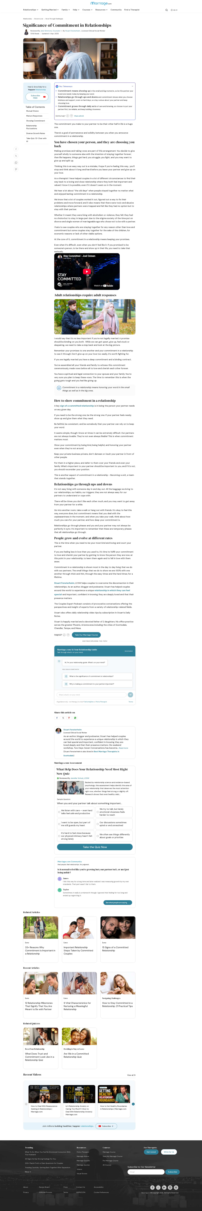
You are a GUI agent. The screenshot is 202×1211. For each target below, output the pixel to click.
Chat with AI (79, 116)
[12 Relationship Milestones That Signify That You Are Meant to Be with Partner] (40, 983)
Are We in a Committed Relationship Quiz (76, 1055)
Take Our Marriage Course (86, 635)
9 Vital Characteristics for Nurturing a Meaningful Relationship (77, 1006)
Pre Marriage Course (110, 1161)
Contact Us (80, 1187)
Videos (79, 1169)
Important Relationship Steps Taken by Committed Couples (78, 950)
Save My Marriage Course (112, 1156)
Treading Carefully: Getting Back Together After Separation (47, 1167)
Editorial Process (45, 1192)
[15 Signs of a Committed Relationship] (118, 928)
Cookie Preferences (101, 1192)
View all (130, 1075)
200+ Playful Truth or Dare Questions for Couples (44, 1163)
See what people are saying (116, 903)
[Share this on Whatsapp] (16, 164)
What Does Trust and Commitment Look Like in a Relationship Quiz (39, 1057)
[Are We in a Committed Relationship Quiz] (79, 1044)
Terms (131, 702)
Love (27, 942)
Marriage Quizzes (83, 1161)
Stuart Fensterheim (72, 31)
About (25, 1187)
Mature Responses (34, 116)
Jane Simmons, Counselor (51, 31)
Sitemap (144, 1193)
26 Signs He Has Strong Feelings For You (40, 1159)
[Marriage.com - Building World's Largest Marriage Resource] (101, 5)
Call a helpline (89, 702)
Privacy (26, 1192)
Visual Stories (82, 1174)
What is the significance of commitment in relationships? (91, 676)
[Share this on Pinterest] (16, 171)
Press (66, 1187)
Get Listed (151, 1152)
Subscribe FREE (35, 96)
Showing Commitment (35, 121)
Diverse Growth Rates (35, 133)
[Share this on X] (16, 158)
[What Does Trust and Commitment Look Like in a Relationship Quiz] (40, 1044)
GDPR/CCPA (80, 1192)
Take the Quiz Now (95, 847)
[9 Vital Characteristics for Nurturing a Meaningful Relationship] (79, 983)
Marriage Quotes (83, 1165)
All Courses (107, 1165)
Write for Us (169, 1152)
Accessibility (98, 1187)
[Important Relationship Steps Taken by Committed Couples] (79, 928)
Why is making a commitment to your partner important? (91, 684)
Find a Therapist (101, 702)
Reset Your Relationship (34, 1049)
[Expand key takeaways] (132, 86)
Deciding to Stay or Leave (74, 1049)
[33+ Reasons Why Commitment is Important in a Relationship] (40, 928)
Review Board (44, 1187)
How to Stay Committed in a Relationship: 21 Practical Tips (117, 1004)
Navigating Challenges (111, 998)
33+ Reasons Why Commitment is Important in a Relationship (40, 950)
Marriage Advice (83, 1156)
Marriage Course (109, 1152)
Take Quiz (30, 138)
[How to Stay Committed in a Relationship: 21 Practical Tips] (118, 983)
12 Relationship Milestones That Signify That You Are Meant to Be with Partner (39, 1006)
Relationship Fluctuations (31, 127)
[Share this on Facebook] (16, 151)
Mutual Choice (32, 111)
